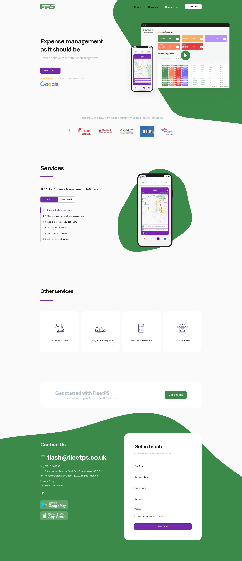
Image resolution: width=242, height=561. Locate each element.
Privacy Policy (161, 516)
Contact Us (171, 7)
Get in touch (176, 394)
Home (137, 7)
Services (153, 7)
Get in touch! (50, 70)
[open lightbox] (185, 55)
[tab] (49, 199)
